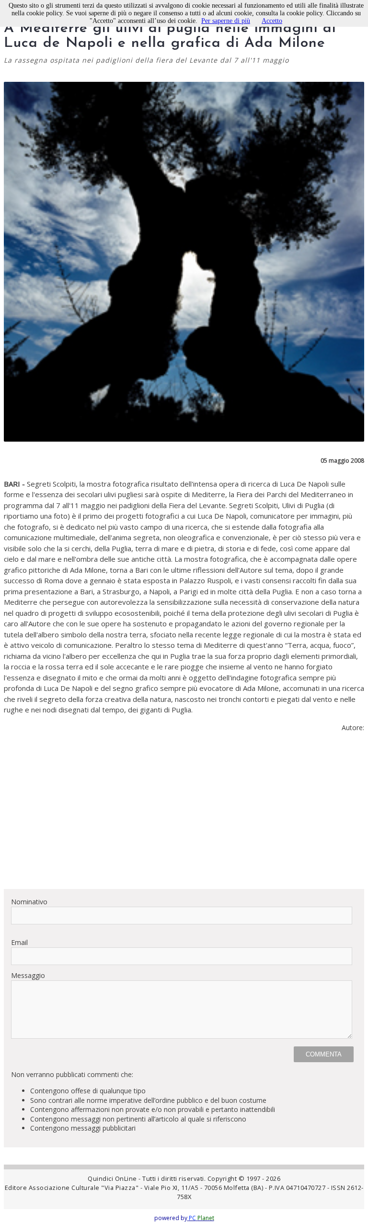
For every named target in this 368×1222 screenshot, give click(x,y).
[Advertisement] (184, 814)
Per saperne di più (225, 20)
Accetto (272, 20)
